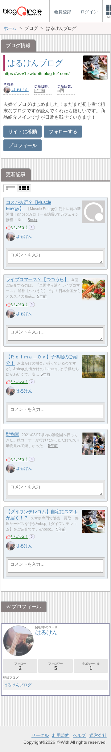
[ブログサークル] (22, 11)
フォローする (63, 131)
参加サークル (91, 666)
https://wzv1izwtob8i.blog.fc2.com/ (36, 73)
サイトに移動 (22, 131)
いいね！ (19, 227)
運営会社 (98, 735)
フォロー (20, 666)
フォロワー (55, 666)
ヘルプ (79, 735)
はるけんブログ (35, 63)
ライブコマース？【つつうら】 (37, 279)
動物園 (12, 434)
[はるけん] (10, 236)
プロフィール (22, 145)
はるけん (20, 89)
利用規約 (60, 735)
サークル (40, 735)
